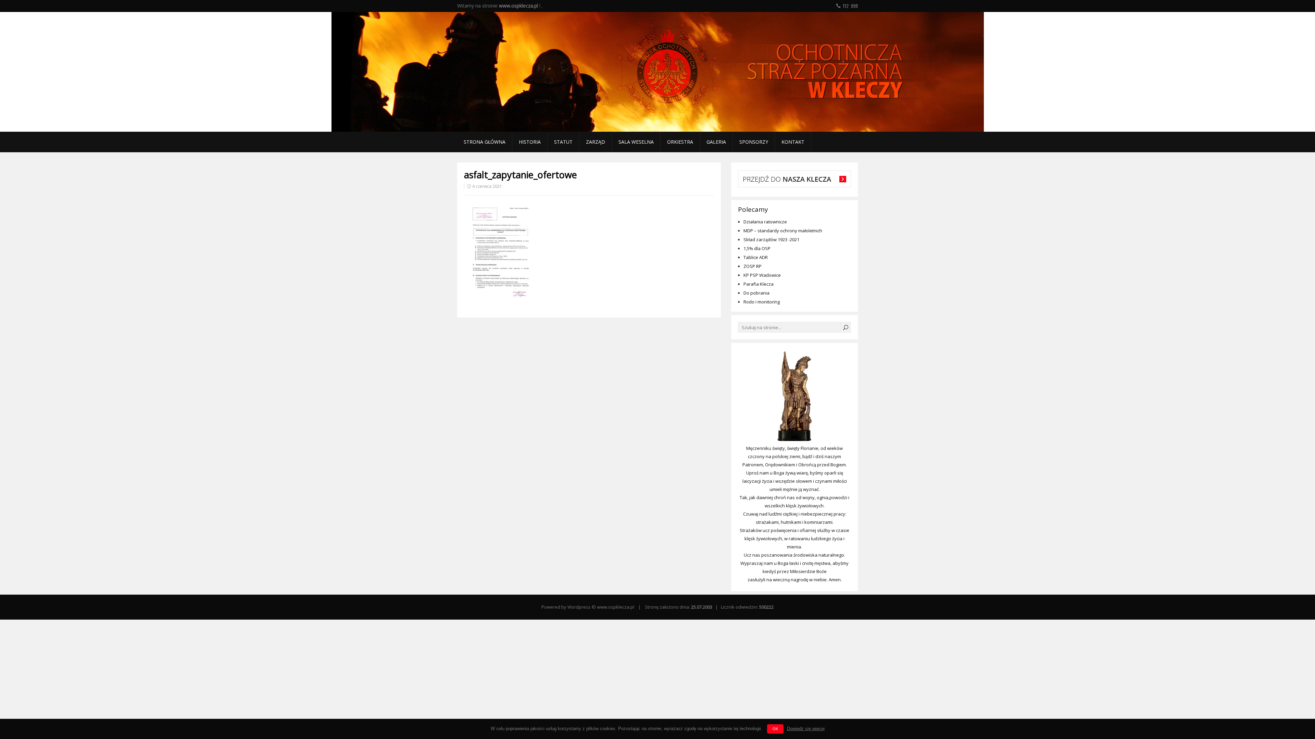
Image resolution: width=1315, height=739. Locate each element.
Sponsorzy (753, 142)
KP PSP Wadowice (762, 275)
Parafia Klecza (758, 284)
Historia (530, 142)
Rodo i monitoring (761, 302)
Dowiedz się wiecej (806, 728)
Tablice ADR (755, 257)
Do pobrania (756, 293)
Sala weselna (636, 142)
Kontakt (792, 142)
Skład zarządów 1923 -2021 (771, 239)
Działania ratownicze (765, 222)
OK (775, 729)
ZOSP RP (752, 266)
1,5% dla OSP (757, 248)
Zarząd (595, 142)
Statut (563, 142)
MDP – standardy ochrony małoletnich (782, 231)
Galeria (716, 142)
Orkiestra (680, 142)
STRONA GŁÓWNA (484, 142)
